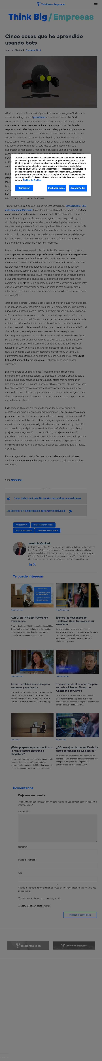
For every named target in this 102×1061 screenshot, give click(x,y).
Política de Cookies (32, 180)
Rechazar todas (56, 188)
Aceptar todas (78, 188)
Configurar (24, 188)
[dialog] (51, 175)
